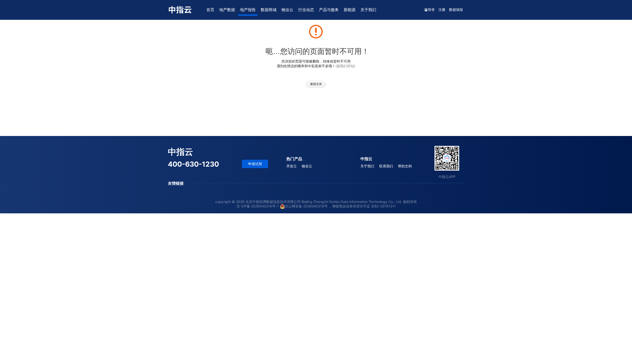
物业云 (287, 9)
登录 (431, 9)
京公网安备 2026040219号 (306, 206)
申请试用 (255, 164)
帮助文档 (405, 166)
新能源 (350, 9)
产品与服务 (329, 9)
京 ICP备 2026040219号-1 (258, 206)
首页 (210, 9)
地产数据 (227, 9)
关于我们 (367, 166)
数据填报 (456, 9)
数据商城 (268, 9)
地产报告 (248, 9)
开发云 (291, 166)
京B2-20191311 (383, 206)
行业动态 (306, 9)
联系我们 (386, 166)
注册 (441, 9)
